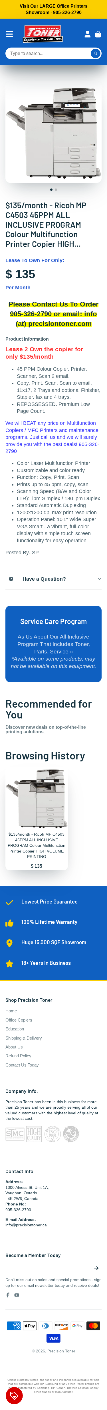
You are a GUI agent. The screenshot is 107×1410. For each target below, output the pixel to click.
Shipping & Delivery (23, 1038)
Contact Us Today (22, 1065)
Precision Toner (61, 1351)
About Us (14, 1046)
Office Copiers (18, 1020)
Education (14, 1028)
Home (11, 1010)
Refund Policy (18, 1055)
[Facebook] (8, 1295)
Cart (98, 34)
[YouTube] (16, 1295)
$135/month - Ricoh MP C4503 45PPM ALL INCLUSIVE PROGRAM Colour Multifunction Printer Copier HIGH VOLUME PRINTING (36, 818)
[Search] (95, 53)
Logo (42, 34)
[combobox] (53, 54)
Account (87, 34)
